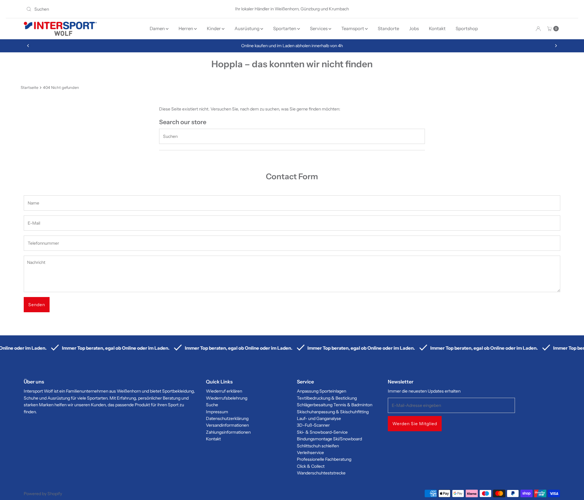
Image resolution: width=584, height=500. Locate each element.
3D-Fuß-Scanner (313, 425)
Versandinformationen (227, 425)
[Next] (555, 45)
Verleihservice (310, 452)
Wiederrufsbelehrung (226, 398)
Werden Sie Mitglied (414, 423)
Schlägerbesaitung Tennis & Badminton (334, 404)
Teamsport (353, 28)
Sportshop (467, 28)
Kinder (214, 28)
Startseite (29, 87)
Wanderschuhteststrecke (321, 473)
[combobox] (112, 9)
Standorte (388, 28)
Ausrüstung (247, 28)
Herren (186, 28)
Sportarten (285, 28)
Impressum (217, 411)
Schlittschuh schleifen (318, 446)
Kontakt (437, 28)
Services (319, 28)
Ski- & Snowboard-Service (322, 432)
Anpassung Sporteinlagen (321, 391)
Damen (158, 28)
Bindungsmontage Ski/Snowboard (329, 439)
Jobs (414, 28)
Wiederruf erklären (224, 391)
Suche (212, 404)
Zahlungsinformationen (228, 432)
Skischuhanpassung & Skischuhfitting (333, 411)
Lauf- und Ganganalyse (319, 418)
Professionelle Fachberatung (324, 459)
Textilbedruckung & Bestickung (327, 398)
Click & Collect (311, 466)
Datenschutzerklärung (227, 418)
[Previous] (28, 45)
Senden (36, 304)
